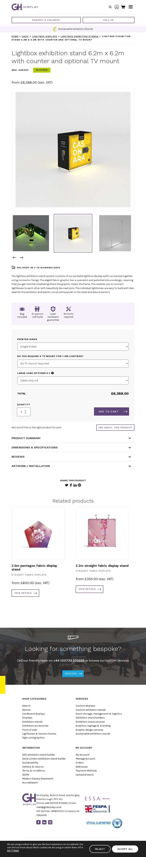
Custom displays (85, 705)
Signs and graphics (33, 737)
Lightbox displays (44, 36)
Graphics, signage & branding (93, 725)
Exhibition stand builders (90, 717)
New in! (26, 705)
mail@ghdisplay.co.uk (48, 807)
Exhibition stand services (90, 721)
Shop (25, 36)
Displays (27, 717)
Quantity (23, 404)
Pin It (79, 485)
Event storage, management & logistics (99, 713)
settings (13, 850)
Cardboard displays (33, 713)
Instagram (50, 822)
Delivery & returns (33, 766)
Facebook (70, 485)
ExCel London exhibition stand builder (44, 758)
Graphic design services (89, 729)
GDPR (25, 774)
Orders (80, 762)
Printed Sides (27, 339)
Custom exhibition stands (91, 709)
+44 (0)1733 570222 (56, 803)
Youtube (56, 822)
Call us (108, 20)
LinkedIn (75, 485)
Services (71, 673)
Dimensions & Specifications (35, 447)
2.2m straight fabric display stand (102, 565)
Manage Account (85, 758)
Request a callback (46, 20)
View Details (23, 593)
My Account (82, 754)
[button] (14, 257)
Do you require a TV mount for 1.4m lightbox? (50, 356)
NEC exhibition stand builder (38, 754)
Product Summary (26, 438)
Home (15, 36)
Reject (100, 849)
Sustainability (30, 762)
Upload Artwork (85, 774)
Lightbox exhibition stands (79, 36)
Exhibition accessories (35, 725)
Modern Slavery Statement (37, 778)
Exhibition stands (32, 721)
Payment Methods (86, 770)
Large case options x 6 (35, 373)
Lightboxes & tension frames (39, 733)
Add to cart (108, 411)
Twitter (66, 485)
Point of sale (29, 729)
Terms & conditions (33, 770)
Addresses (82, 766)
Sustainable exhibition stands (93, 733)
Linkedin (44, 822)
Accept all (125, 849)
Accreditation (30, 782)
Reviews (18, 456)
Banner (26, 709)
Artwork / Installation (31, 466)
